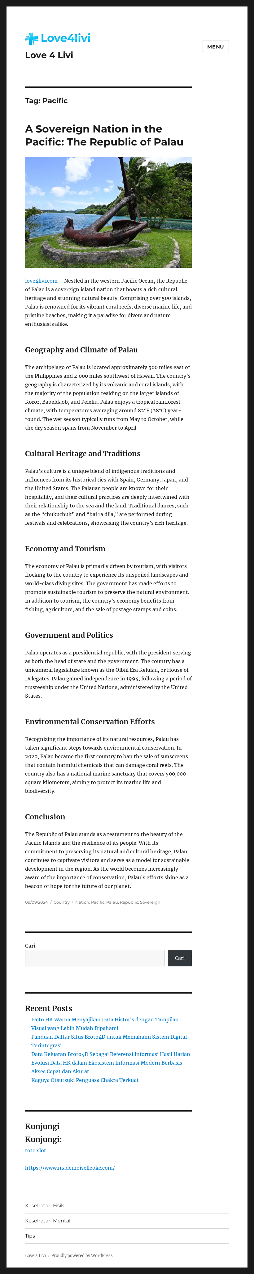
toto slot (35, 1150)
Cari (30, 946)
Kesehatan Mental (47, 1221)
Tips (30, 1236)
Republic (129, 902)
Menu (215, 47)
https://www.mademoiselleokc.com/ (70, 1168)
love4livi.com (41, 281)
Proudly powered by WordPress (82, 1255)
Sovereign (150, 902)
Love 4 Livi (49, 55)
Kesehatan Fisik (44, 1206)
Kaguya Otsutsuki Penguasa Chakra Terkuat (85, 1080)
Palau (112, 902)
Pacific (97, 902)
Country (62, 902)
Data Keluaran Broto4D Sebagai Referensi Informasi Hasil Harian (110, 1054)
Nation (82, 902)
